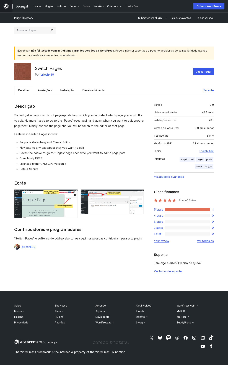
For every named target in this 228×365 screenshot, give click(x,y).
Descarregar (203, 71)
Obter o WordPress (209, 6)
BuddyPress (185, 322)
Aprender (101, 305)
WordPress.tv (104, 322)
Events (140, 311)
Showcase (61, 305)
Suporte (208, 90)
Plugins (59, 316)
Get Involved (143, 305)
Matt (181, 311)
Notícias (19, 311)
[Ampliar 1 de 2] (73, 194)
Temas (59, 311)
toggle (208, 166)
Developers (102, 316)
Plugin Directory (23, 17)
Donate (142, 316)
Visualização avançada (169, 176)
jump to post (187, 159)
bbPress (183, 316)
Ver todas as (205, 241)
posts (209, 159)
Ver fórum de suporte (168, 271)
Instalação (67, 90)
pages (200, 159)
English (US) (207, 150)
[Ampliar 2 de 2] (139, 194)
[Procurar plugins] (52, 30)
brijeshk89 (47, 74)
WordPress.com (187, 305)
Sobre (18, 305)
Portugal (53, 342)
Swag (141, 322)
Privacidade (21, 322)
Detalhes (24, 90)
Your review (161, 241)
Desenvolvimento (93, 90)
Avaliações (45, 90)
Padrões (60, 322)
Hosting (18, 316)
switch (199, 166)
